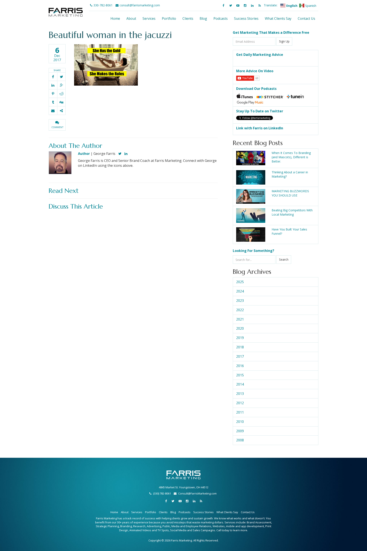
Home (115, 18)
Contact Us (306, 18)
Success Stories (246, 18)
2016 (240, 365)
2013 (240, 393)
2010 (240, 421)
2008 (240, 440)
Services (149, 18)
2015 (240, 375)
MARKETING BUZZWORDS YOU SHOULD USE (290, 193)
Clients (187, 18)
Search (283, 259)
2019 (240, 337)
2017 (240, 356)
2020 (240, 328)
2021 (240, 319)
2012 (240, 403)
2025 (240, 282)
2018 (240, 347)
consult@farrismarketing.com (140, 5)
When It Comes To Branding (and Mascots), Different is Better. (291, 157)
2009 (240, 431)
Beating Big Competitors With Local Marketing (292, 212)
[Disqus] (133, 265)
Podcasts (220, 18)
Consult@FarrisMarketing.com (197, 493)
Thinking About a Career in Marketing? (290, 174)
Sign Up (284, 41)
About (131, 18)
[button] (57, 125)
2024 (240, 291)
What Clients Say (278, 18)
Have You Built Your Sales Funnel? (289, 231)
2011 (240, 412)
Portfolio (169, 18)
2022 (240, 310)
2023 (240, 300)
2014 (240, 384)
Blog (203, 18)
